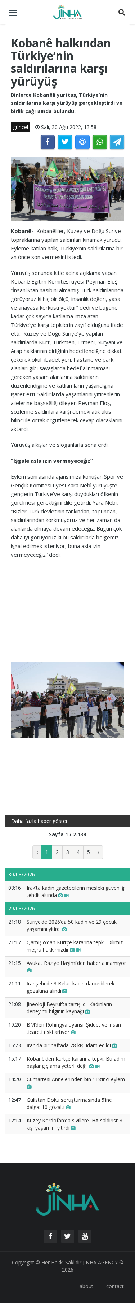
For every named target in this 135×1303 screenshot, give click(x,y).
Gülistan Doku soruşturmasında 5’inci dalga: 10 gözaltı (70, 1103)
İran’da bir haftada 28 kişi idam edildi (69, 1045)
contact (115, 1286)
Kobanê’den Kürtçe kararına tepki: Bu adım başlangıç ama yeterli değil (76, 1062)
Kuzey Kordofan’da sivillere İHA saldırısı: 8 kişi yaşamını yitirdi (74, 1124)
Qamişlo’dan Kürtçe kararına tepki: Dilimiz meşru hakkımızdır (75, 946)
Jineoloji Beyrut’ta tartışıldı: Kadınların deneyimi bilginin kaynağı (69, 1008)
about (86, 1286)
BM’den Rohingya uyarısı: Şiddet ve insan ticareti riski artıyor (74, 1028)
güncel (20, 127)
